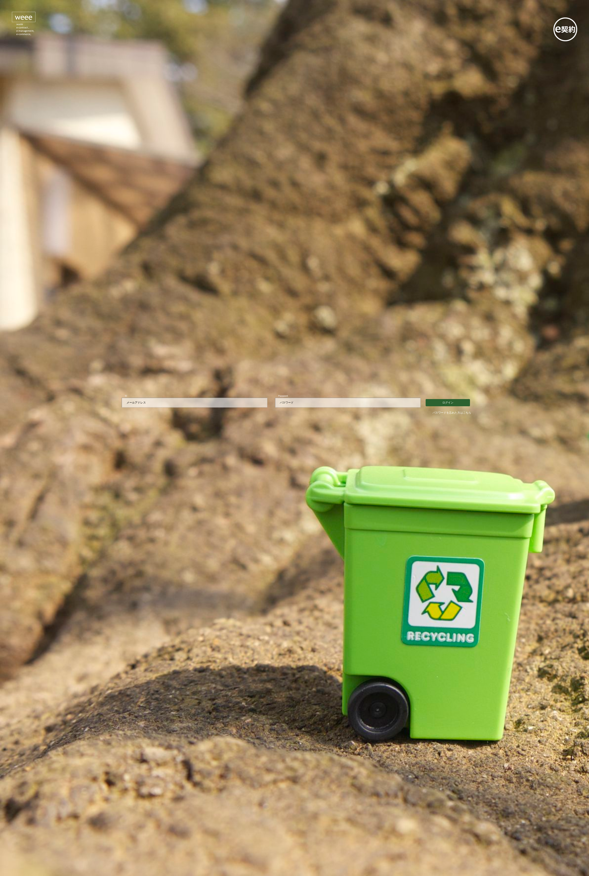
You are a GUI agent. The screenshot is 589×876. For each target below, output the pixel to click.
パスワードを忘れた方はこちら (452, 412)
